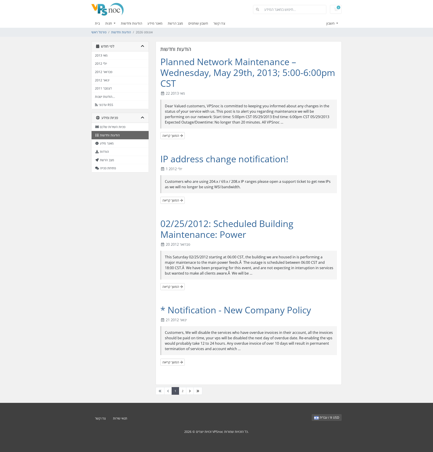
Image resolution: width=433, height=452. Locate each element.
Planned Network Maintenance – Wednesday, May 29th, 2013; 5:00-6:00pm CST (247, 72)
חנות (109, 23)
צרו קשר (219, 23)
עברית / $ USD (329, 417)
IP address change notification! (224, 159)
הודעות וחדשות (131, 23)
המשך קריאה (171, 135)
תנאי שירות (120, 418)
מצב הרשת (175, 23)
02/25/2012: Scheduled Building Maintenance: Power (226, 229)
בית (97, 23)
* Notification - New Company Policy (235, 310)
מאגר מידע (154, 23)
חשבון (330, 23)
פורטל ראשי (98, 32)
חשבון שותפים (198, 23)
